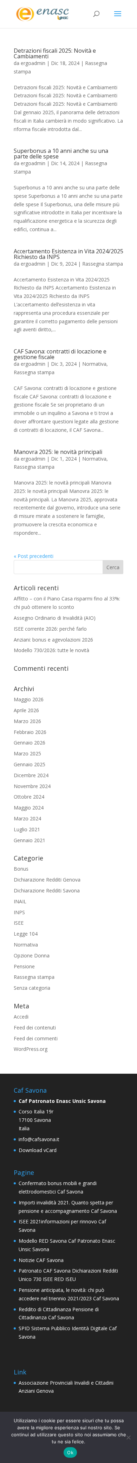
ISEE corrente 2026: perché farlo (50, 628)
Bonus (21, 868)
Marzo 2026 (27, 721)
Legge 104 (26, 933)
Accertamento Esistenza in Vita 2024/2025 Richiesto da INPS (68, 254)
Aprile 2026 (26, 710)
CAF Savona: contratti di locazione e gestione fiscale (60, 354)
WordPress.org (30, 1049)
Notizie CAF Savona (41, 1260)
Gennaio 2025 (29, 764)
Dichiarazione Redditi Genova (47, 879)
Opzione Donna (32, 955)
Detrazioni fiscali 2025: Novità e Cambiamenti (55, 53)
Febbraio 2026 (30, 732)
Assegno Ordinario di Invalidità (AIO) (55, 618)
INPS (19, 912)
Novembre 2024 (32, 786)
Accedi (21, 1016)
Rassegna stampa (102, 263)
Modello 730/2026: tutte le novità (51, 650)
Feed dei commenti (36, 1038)
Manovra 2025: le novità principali (58, 452)
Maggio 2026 (29, 699)
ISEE (19, 922)
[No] (128, 1437)
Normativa (94, 363)
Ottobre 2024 (29, 796)
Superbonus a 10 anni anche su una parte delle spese (61, 153)
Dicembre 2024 (31, 775)
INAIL (20, 901)
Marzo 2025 (27, 753)
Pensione (24, 966)
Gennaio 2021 (29, 840)
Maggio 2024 (29, 807)
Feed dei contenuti (35, 1027)
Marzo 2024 (27, 818)
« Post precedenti (33, 556)
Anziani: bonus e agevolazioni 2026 (53, 639)
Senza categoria (32, 987)
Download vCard (38, 1150)
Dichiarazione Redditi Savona (47, 890)
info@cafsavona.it (39, 1139)
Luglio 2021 (27, 829)
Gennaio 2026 (29, 742)
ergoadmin (33, 63)
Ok (70, 1452)
